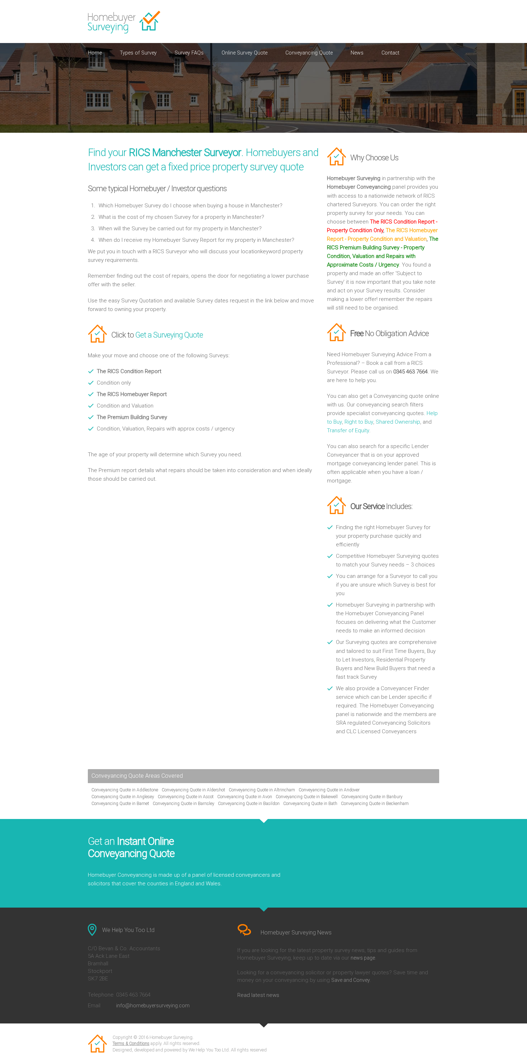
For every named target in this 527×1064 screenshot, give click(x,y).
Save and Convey (350, 980)
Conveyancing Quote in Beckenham (375, 803)
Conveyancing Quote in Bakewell (307, 796)
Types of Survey (138, 53)
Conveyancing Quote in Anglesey (122, 796)
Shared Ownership (398, 422)
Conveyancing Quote (309, 53)
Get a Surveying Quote (169, 334)
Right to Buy (359, 422)
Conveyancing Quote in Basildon (249, 803)
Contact (390, 53)
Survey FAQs (189, 53)
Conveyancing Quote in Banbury (372, 796)
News (357, 53)
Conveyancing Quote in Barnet (120, 803)
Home (95, 53)
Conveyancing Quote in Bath (310, 803)
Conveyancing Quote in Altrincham (262, 789)
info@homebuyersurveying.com (153, 1005)
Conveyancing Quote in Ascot (186, 796)
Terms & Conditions (131, 1043)
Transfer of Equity (348, 430)
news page (363, 958)
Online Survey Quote (244, 53)
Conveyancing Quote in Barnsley (183, 803)
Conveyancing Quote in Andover (329, 789)
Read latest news (258, 995)
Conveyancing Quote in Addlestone (124, 789)
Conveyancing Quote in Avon (244, 796)
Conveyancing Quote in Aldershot (193, 789)
